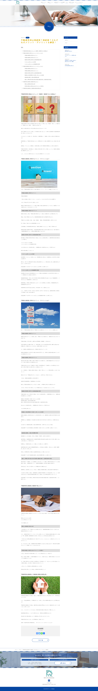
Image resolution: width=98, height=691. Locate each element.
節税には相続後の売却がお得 (30, 83)
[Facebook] (37, 633)
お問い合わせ (63, 663)
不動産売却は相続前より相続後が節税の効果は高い (32, 88)
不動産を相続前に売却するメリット (31, 55)
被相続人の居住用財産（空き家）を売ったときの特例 (34, 75)
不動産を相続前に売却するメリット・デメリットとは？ (33, 53)
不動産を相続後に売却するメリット (31, 68)
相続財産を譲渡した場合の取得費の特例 (32, 77)
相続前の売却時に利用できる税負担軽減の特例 (33, 59)
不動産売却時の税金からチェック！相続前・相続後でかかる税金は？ (35, 50)
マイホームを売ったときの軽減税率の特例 (32, 64)
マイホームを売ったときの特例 (30, 61)
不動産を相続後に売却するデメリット (31, 70)
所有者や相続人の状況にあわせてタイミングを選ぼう (34, 86)
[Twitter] (39, 633)
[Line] (41, 633)
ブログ (28, 37)
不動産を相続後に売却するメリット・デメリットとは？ (33, 66)
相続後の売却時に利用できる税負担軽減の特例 (33, 72)
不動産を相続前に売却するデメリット (31, 57)
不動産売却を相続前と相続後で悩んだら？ (30, 81)
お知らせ (66, 40)
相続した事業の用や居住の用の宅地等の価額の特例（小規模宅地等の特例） (38, 79)
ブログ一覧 (40, 640)
